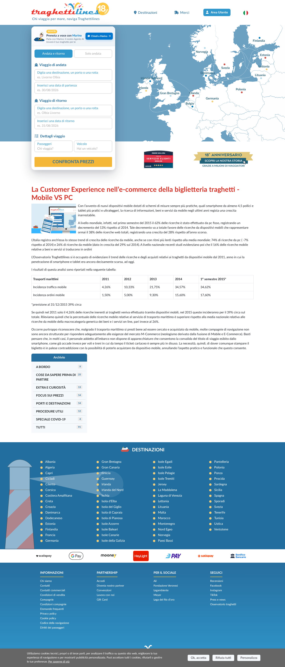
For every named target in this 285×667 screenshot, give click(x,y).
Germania (52, 540)
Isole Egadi (165, 461)
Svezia (218, 506)
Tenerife (219, 512)
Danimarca (52, 512)
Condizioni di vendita (52, 595)
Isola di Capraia (112, 512)
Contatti (45, 585)
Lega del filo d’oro (164, 599)
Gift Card (102, 599)
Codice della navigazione (54, 623)
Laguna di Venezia (170, 495)
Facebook (216, 585)
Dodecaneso (53, 518)
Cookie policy (48, 618)
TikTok (214, 595)
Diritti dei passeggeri (52, 627)
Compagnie (47, 599)
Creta (49, 501)
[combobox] (73, 77)
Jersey (162, 484)
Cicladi (50, 478)
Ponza (218, 473)
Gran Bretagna (111, 461)
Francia (50, 535)
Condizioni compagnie (53, 604)
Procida (219, 478)
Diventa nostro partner (110, 585)
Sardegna (220, 484)
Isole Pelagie (166, 473)
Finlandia (51, 529)
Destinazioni (147, 12)
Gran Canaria (111, 467)
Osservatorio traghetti (223, 604)
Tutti (40, 427)
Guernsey (108, 478)
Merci (184, 12)
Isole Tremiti (166, 478)
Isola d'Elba (109, 501)
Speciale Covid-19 (51, 419)
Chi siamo (46, 581)
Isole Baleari (110, 529)
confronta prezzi (73, 162)
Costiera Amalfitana (58, 495)
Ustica (218, 523)
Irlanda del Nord (113, 490)
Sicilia (218, 490)
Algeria (50, 467)
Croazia (50, 506)
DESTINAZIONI (148, 450)
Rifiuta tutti (223, 657)
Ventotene (221, 529)
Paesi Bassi (165, 540)
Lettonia (163, 501)
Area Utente (219, 12)
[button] (248, 13)
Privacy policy (48, 613)
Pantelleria (221, 461)
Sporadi (219, 501)
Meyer (157, 595)
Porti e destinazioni (53, 403)
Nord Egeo (165, 529)
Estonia (50, 523)
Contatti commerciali (52, 590)
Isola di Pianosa (112, 518)
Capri (49, 473)
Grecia (106, 473)
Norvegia (164, 535)
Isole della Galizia (113, 540)
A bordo (43, 367)
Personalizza (248, 657)
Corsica (50, 490)
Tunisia (219, 518)
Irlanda (106, 484)
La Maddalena (167, 490)
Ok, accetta (198, 657)
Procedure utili (49, 411)
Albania (50, 461)
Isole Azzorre (110, 523)
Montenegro (166, 523)
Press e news (217, 599)
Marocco (164, 518)
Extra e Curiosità (51, 387)
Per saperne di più (59, 661)
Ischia (105, 495)
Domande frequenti (52, 609)
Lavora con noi (105, 595)
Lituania (163, 506)
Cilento (50, 484)
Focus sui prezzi (50, 395)
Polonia (219, 467)
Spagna (219, 495)
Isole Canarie (110, 535)
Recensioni (216, 581)
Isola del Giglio (111, 506)
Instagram (216, 590)
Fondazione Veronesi (166, 585)
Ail (155, 581)
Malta (162, 512)
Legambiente (161, 590)
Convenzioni (104, 590)
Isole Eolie (165, 467)
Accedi (101, 581)
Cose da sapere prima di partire (56, 377)
